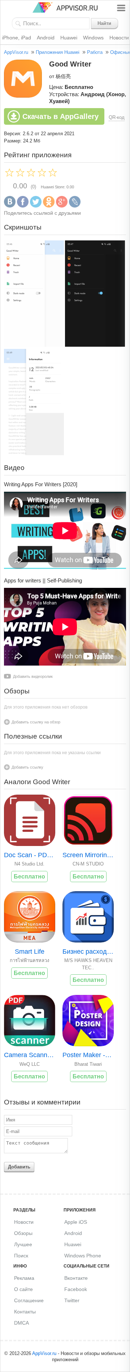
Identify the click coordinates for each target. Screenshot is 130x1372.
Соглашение (29, 1300)
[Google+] (62, 206)
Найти (104, 23)
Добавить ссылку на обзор (36, 722)
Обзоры (23, 1233)
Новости (24, 1222)
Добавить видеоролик (33, 676)
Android (46, 37)
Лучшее (23, 1244)
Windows (93, 37)
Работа (95, 52)
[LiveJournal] (75, 206)
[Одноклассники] (49, 206)
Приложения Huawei (57, 52)
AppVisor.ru (16, 52)
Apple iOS (75, 1222)
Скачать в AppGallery (60, 116)
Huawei (68, 37)
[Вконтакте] (10, 206)
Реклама (24, 1278)
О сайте (23, 1289)
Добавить (19, 1167)
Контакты (25, 1312)
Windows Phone (82, 1255)
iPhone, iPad (16, 37)
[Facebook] (23, 206)
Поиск (21, 1255)
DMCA (21, 1323)
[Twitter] (36, 206)
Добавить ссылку (27, 767)
